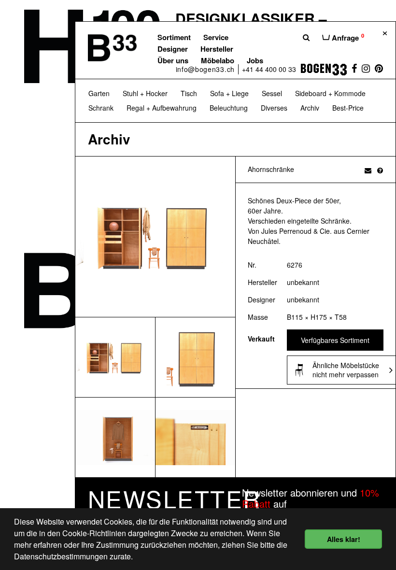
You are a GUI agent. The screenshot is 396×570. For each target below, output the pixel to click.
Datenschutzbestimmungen (61, 556)
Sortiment (174, 37)
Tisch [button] (189, 93)
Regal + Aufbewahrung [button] (162, 108)
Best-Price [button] (348, 108)
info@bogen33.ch (205, 69)
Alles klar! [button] (343, 539)
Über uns (172, 60)
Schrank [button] (100, 108)
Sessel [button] (272, 93)
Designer (172, 48)
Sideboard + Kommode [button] (330, 93)
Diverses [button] (274, 108)
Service (215, 37)
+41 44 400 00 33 (269, 69)
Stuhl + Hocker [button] (145, 93)
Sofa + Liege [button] (229, 93)
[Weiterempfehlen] (368, 170)
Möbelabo (217, 60)
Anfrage (347, 37)
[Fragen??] (380, 170)
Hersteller (216, 48)
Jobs (255, 60)
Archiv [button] (309, 108)
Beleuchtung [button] (229, 108)
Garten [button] (99, 93)
